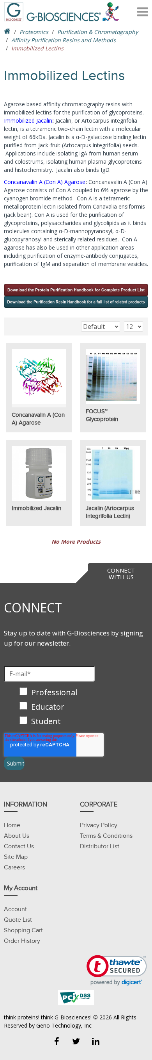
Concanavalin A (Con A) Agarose (44, 182)
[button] (116, 970)
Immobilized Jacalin (28, 120)
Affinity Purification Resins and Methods (63, 40)
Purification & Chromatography (97, 32)
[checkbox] (51, 707)
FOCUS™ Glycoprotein (102, 415)
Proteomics (33, 32)
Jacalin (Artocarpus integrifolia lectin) (110, 512)
